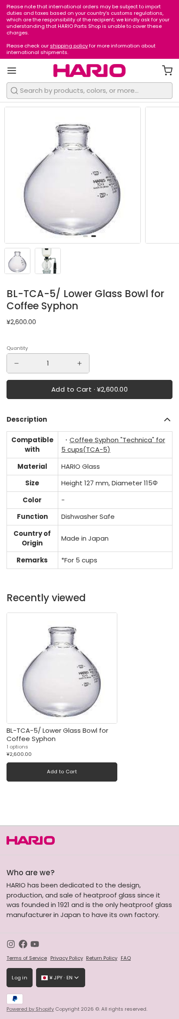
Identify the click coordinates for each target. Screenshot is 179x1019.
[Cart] (164, 70)
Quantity (17, 348)
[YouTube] (34, 944)
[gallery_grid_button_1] (93, 236)
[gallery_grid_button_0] (85, 236)
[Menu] (15, 70)
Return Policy (101, 958)
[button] (89, 389)
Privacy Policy (66, 958)
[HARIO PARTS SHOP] (89, 70)
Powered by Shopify (30, 1008)
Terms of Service (27, 958)
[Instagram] (11, 944)
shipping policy (69, 45)
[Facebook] (23, 944)
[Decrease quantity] (16, 363)
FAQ (126, 958)
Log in (19, 977)
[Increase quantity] (79, 363)
